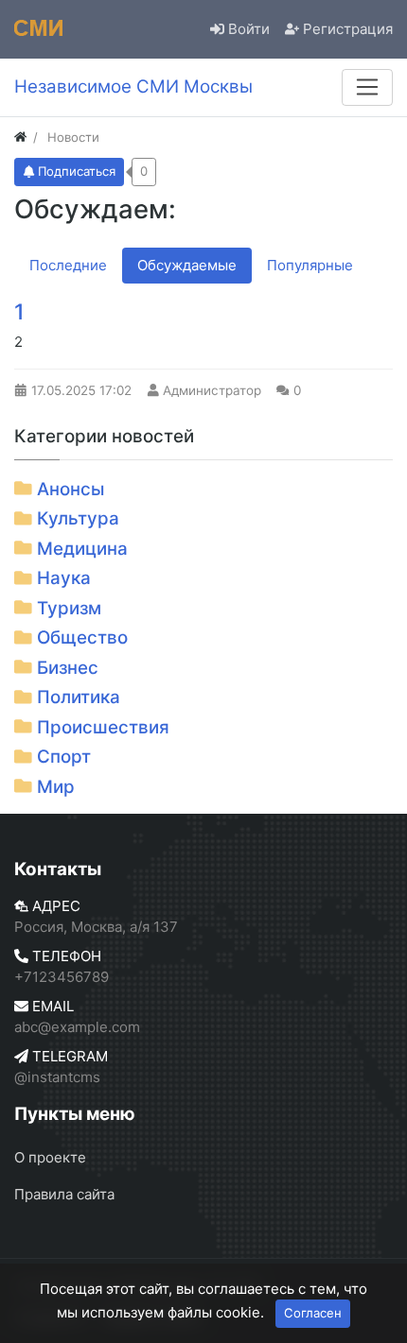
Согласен (313, 1312)
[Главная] (20, 137)
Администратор (212, 390)
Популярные (310, 265)
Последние (68, 265)
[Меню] (367, 87)
